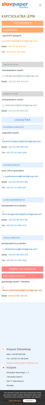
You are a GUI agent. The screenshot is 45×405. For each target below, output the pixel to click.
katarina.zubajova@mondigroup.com (23, 363)
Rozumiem (29, 401)
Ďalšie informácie (15, 401)
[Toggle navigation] (40, 5)
